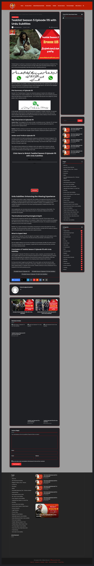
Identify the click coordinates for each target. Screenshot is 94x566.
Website (37, 455)
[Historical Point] (12, 6)
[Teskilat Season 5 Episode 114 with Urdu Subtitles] (19, 328)
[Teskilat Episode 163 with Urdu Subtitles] (51, 371)
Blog (64, 238)
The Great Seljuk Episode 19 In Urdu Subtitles (76, 129)
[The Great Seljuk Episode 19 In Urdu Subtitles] (66, 130)
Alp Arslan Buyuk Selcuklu (68, 167)
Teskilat (54, 5)
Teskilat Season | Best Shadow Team (71, 212)
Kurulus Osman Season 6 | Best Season (71, 194)
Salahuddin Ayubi (67, 236)
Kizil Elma (65, 190)
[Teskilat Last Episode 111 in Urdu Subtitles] (35, 371)
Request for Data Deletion (68, 202)
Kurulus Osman (61, 5)
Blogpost (65, 253)
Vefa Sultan (48, 5)
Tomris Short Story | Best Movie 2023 (71, 215)
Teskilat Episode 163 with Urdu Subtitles (51, 421)
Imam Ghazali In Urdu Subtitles (69, 186)
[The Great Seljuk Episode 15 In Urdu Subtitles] (66, 152)
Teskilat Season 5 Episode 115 (22, 271)
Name (13, 450)
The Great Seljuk (70, 5)
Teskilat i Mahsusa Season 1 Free (70, 210)
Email (13, 455)
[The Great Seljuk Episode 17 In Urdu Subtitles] (66, 141)
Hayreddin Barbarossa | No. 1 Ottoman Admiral (21, 490)
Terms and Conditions (67, 208)
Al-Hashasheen (66, 247)
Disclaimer (65, 173)
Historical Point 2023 (56, 560)
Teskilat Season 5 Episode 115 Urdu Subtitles (44, 271)
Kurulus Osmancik (67, 196)
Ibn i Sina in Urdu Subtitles (68, 184)
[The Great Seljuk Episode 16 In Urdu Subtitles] (66, 147)
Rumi (64, 249)
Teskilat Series (18, 14)
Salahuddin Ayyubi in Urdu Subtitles (70, 204)
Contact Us (65, 171)
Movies (64, 269)
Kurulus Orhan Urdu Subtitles (69, 192)
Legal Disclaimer (66, 198)
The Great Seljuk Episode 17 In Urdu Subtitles (76, 140)
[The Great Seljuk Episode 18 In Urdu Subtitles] (66, 135)
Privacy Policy (66, 200)
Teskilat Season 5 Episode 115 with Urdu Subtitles (34, 274)
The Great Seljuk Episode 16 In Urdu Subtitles (76, 146)
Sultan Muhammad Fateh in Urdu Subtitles (72, 206)
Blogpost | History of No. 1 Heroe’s (70, 169)
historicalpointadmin (18, 27)
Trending (65, 267)
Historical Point (66, 180)
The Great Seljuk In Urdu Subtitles (70, 214)
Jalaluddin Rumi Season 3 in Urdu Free (71, 188)
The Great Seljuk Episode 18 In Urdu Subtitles (76, 134)
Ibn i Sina (65, 240)
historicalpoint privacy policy (69, 182)
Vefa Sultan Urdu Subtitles (68, 219)
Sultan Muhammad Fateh (38, 5)
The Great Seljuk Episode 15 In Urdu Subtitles (76, 151)
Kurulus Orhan (28, 5)
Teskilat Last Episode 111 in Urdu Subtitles (34, 421)
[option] (47, 511)
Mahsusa (65, 261)
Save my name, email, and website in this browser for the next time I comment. (29, 461)
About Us (65, 165)
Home (22, 5)
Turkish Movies (66, 217)
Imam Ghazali (66, 255)
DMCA (64, 175)
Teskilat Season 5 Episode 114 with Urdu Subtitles (18, 333)
